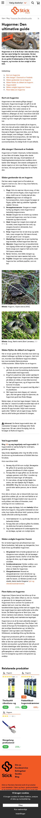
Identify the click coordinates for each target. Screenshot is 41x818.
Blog (17, 777)
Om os (18, 765)
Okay (20, 805)
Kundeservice (21, 768)
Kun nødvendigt (20, 809)
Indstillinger (20, 814)
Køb (5, 707)
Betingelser (20, 771)
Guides (18, 774)
